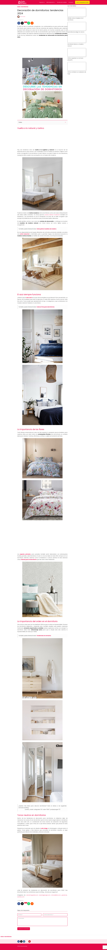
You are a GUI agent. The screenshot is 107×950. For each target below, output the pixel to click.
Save (26, 22)
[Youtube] (27, 941)
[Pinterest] (29, 941)
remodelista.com (56, 895)
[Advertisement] (42, 48)
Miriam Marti (22, 16)
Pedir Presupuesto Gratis (82, 2)
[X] (22, 23)
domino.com (20, 897)
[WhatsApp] (28, 23)
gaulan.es (64, 895)
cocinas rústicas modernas (52, 214)
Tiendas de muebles (62, 2)
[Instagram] (24, 941)
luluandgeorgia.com (44, 895)
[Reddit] (32, 23)
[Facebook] (18, 23)
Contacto (70, 2)
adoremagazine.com (32, 895)
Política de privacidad (22, 946)
